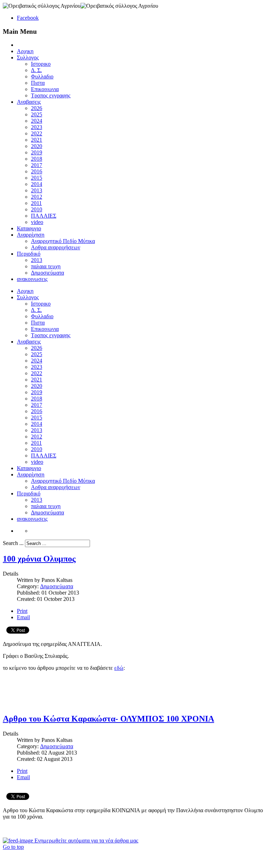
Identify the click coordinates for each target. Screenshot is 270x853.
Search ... (13, 543)
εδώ (118, 668)
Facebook (28, 18)
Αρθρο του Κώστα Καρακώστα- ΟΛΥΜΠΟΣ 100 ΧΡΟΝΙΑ (108, 718)
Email (23, 617)
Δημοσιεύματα (56, 586)
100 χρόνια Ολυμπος (39, 558)
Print (22, 611)
